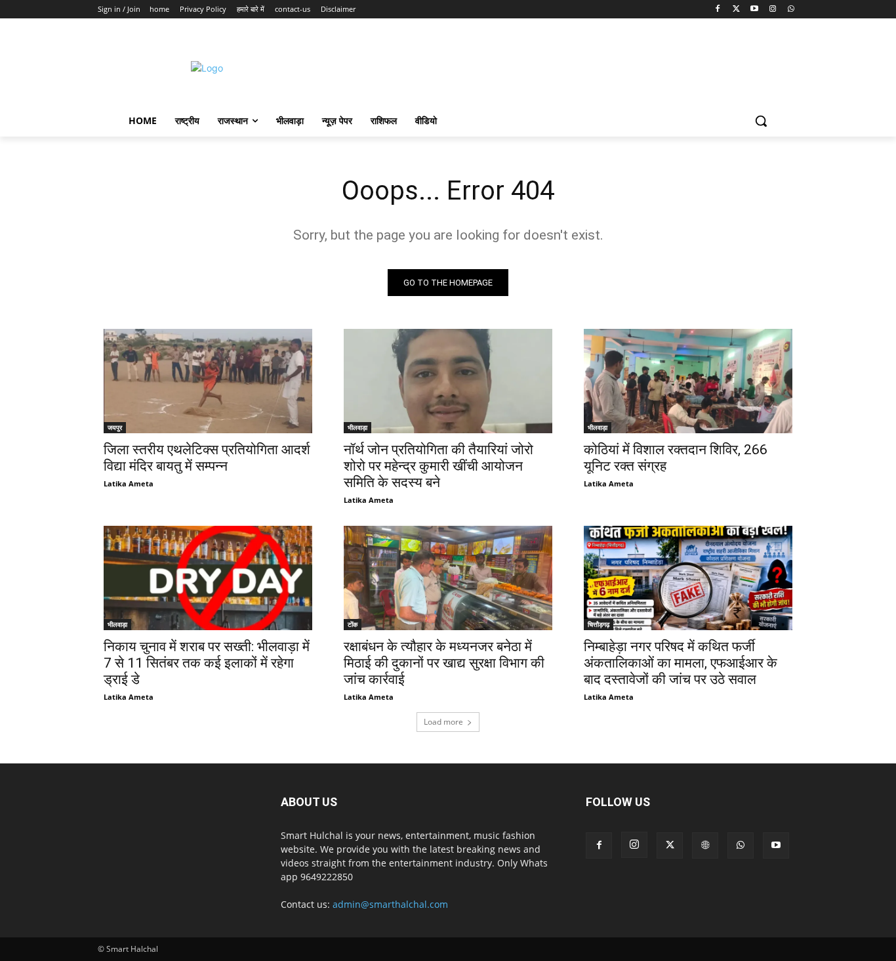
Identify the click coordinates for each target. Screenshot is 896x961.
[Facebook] (717, 9)
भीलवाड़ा (357, 427)
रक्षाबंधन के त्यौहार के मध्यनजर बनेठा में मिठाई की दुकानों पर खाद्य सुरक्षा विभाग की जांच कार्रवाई (444, 663)
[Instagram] (772, 9)
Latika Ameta (128, 483)
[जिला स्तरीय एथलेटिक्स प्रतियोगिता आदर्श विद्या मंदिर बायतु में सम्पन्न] (208, 381)
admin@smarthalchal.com (390, 904)
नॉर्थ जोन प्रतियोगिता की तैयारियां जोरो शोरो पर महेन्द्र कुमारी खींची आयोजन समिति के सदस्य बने (438, 466)
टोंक (352, 624)
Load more (443, 721)
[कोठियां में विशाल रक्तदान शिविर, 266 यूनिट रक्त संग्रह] (688, 381)
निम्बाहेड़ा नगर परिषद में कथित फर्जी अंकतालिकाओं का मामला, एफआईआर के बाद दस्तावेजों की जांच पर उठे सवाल (680, 663)
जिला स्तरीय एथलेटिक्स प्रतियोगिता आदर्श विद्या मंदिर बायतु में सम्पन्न (207, 458)
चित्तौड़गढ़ (598, 624)
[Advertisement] (559, 66)
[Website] (705, 845)
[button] (761, 121)
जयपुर (115, 427)
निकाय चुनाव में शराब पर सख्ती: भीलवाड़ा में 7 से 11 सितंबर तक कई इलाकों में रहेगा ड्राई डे (207, 663)
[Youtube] (754, 9)
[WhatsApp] (790, 9)
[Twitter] (736, 9)
